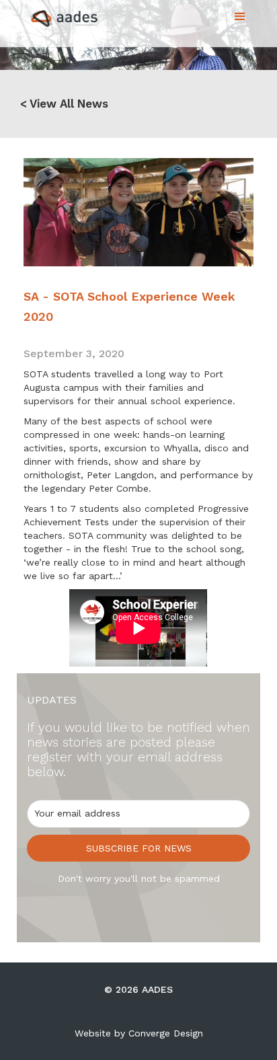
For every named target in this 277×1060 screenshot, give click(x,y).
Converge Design (165, 1033)
